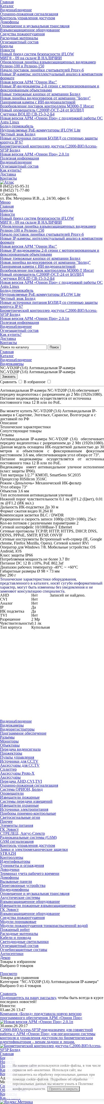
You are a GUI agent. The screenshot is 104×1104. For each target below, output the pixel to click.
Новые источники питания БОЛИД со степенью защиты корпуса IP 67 (49, 140)
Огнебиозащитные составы (23, 949)
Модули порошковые (18, 921)
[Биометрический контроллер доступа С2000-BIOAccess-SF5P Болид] (52, 1050)
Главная (7, 206)
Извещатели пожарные (20, 797)
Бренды (6, 46)
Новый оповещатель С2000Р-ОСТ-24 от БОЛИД (42, 110)
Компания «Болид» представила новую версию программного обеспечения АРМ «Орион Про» (41, 1016)
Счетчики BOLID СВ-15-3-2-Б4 (27, 114)
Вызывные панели (16, 881)
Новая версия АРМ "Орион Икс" (28, 82)
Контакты (8, 178)
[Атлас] (7, 182)
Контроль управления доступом (27, 18)
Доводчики (9, 869)
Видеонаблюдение (16, 10)
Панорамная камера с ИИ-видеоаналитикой (37, 102)
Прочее (6, 821)
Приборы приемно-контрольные (28, 813)
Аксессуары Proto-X (17, 773)
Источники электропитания (24, 809)
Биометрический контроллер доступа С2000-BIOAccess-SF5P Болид (48, 148)
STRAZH (8, 853)
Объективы (10, 745)
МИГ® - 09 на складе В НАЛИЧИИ (31, 58)
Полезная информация (19, 158)
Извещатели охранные (19, 805)
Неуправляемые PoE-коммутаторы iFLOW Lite (40, 130)
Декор (5, 957)
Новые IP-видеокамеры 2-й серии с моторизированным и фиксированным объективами (49, 88)
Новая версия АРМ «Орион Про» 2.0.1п (34, 154)
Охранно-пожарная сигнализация (29, 14)
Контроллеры (11, 857)
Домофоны (9, 22)
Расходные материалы (19, 38)
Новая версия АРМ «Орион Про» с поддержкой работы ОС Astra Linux (51, 120)
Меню (5, 202)
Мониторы (9, 741)
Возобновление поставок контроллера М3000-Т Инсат (47, 106)
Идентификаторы (15, 861)
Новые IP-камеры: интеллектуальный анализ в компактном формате (51, 76)
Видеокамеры (12, 364)
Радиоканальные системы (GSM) (28, 837)
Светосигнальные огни (20, 817)
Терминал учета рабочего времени (29, 873)
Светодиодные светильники (24, 941)
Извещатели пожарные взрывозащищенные (37, 905)
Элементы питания (16, 825)
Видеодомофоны (14, 889)
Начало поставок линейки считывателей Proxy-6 (42, 70)
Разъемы (7, 737)
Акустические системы (20, 897)
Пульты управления (17, 757)
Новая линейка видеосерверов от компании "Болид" (45, 98)
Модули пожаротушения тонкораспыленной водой (44, 925)
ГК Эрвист (9, 829)
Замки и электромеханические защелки (34, 849)
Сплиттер (8, 769)
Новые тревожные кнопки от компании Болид (40, 94)
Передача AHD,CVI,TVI (21, 781)
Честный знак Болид (17, 134)
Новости (7, 50)
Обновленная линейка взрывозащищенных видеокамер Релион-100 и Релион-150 (48, 64)
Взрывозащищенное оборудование (30, 30)
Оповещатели (12, 793)
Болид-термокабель (16, 126)
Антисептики (11, 953)
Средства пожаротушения (22, 34)
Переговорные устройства (22, 885)
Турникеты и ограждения (22, 865)
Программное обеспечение (23, 733)
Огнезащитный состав (19, 42)
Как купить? (10, 170)
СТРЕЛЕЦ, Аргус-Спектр (22, 833)
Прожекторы (11, 753)
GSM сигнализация (17, 841)
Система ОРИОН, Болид (21, 789)
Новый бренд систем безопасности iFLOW (37, 54)
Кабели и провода (15, 937)
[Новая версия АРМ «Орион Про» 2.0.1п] (36, 1022)
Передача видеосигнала (20, 749)
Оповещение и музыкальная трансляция (34, 26)
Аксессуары (10, 777)
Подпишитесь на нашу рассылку (28, 998)
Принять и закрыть (63, 1089)
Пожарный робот (15, 929)
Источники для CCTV (19, 761)
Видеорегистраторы (17, 729)
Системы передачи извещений (26, 801)
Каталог (7, 6)
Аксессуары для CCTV (20, 765)
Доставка (8, 174)
